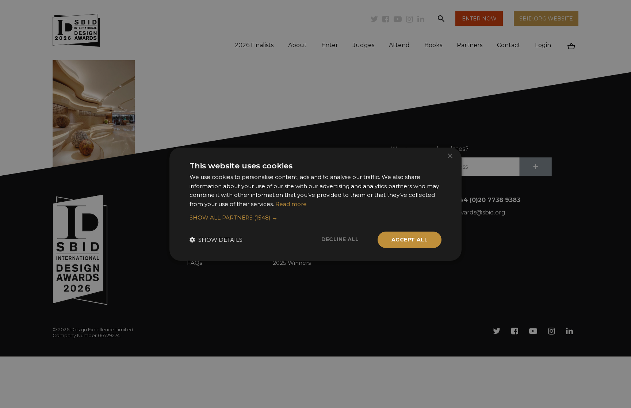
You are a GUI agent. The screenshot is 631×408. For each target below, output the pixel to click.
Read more (291, 204)
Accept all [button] (409, 239)
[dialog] (315, 204)
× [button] (449, 156)
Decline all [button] (340, 239)
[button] (315, 217)
